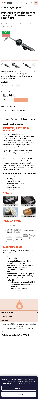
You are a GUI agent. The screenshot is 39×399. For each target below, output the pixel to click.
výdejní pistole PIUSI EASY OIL (17, 141)
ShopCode (29, 328)
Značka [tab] (31, 119)
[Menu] (36, 3)
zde (29, 383)
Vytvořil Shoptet (11, 328)
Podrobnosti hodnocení (27, 24)
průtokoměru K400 (18, 140)
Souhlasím (18, 394)
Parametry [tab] (15, 119)
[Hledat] (27, 3)
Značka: (7, 26)
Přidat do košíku (21, 100)
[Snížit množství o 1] (4, 99)
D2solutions (21, 328)
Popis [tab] (7, 119)
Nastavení (19, 388)
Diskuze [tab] (24, 119)
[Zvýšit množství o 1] (12, 99)
